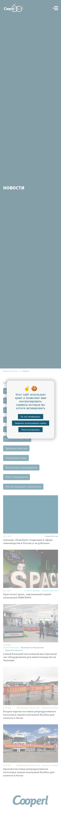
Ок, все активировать (30, 416)
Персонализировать (30, 429)
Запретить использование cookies (30, 423)
